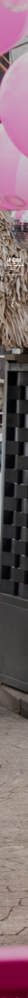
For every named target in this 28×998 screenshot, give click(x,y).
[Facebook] (14, 6)
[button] (25, 13)
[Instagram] (10, 6)
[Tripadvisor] (17, 6)
